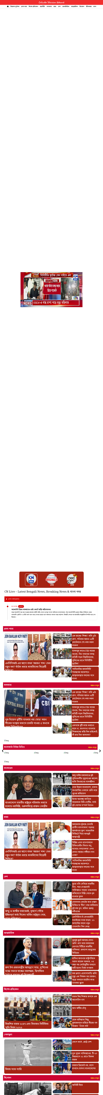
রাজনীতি (42, 6)
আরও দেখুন (95, 685)
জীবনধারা (89, 6)
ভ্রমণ (94, 6)
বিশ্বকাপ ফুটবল (14, 6)
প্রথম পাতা (24, 6)
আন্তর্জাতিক (74, 6)
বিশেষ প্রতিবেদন (33, 6)
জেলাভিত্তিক (65, 6)
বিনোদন (82, 6)
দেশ (59, 6)
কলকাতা (49, 6)
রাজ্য (55, 6)
